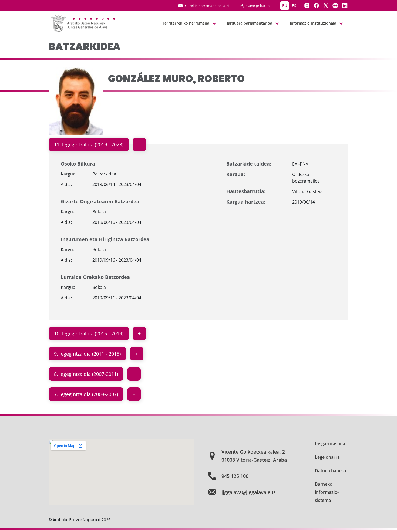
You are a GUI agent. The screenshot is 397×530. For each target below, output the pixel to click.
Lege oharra (327, 457)
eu (284, 5)
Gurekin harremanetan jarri (207, 5)
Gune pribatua (258, 5)
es (294, 5)
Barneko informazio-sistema (327, 492)
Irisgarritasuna (330, 444)
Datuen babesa (330, 471)
